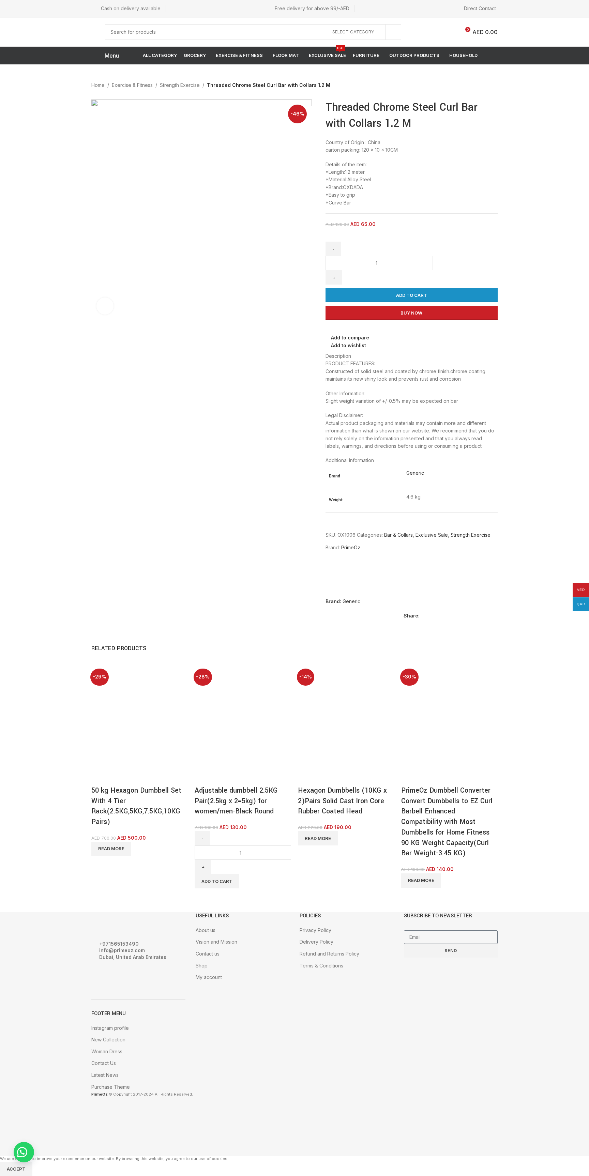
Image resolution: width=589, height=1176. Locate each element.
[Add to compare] (99, 776)
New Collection (108, 1039)
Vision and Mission (216, 942)
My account (209, 977)
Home (98, 85)
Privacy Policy (315, 930)
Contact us (208, 954)
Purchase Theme (110, 1087)
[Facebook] (99, 975)
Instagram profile (110, 1028)
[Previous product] (477, 85)
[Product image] (116, 742)
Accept (16, 1169)
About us (205, 930)
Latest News (105, 1075)
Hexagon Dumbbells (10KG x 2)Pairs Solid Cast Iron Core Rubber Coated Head (342, 800)
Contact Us (103, 1063)
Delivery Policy (316, 942)
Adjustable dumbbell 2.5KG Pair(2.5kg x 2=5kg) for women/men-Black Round (236, 800)
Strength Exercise (180, 85)
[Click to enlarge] (105, 306)
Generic (415, 473)
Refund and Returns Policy (329, 954)
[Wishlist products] (432, 32)
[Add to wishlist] (136, 776)
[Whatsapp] (136, 975)
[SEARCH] (393, 32)
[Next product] (491, 85)
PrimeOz (350, 547)
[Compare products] (449, 32)
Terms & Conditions (321, 965)
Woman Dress (106, 1051)
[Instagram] (118, 975)
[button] (24, 1152)
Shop (202, 965)
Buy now (411, 313)
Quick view (118, 776)
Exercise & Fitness (132, 85)
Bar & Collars (398, 535)
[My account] (417, 32)
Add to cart (411, 295)
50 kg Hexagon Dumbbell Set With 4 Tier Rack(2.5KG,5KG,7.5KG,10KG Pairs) (136, 806)
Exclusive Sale (432, 535)
